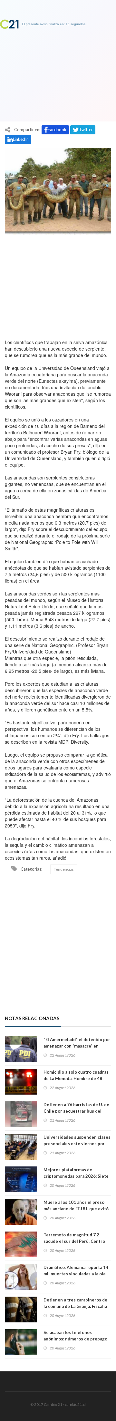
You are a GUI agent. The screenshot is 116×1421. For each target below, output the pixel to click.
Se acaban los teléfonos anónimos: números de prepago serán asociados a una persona (75, 1339)
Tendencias (64, 869)
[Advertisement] (58, 285)
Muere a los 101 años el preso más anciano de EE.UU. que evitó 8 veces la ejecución (76, 1209)
